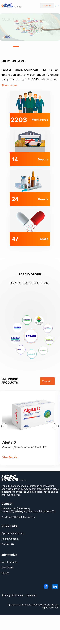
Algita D (9, 442)
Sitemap (31, 595)
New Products (9, 562)
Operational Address (12, 533)
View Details (9, 457)
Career (5, 572)
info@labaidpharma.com (22, 517)
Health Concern (10, 538)
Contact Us (7, 544)
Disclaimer (18, 595)
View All (47, 381)
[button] (7, 46)
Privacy (6, 595)
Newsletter (7, 567)
